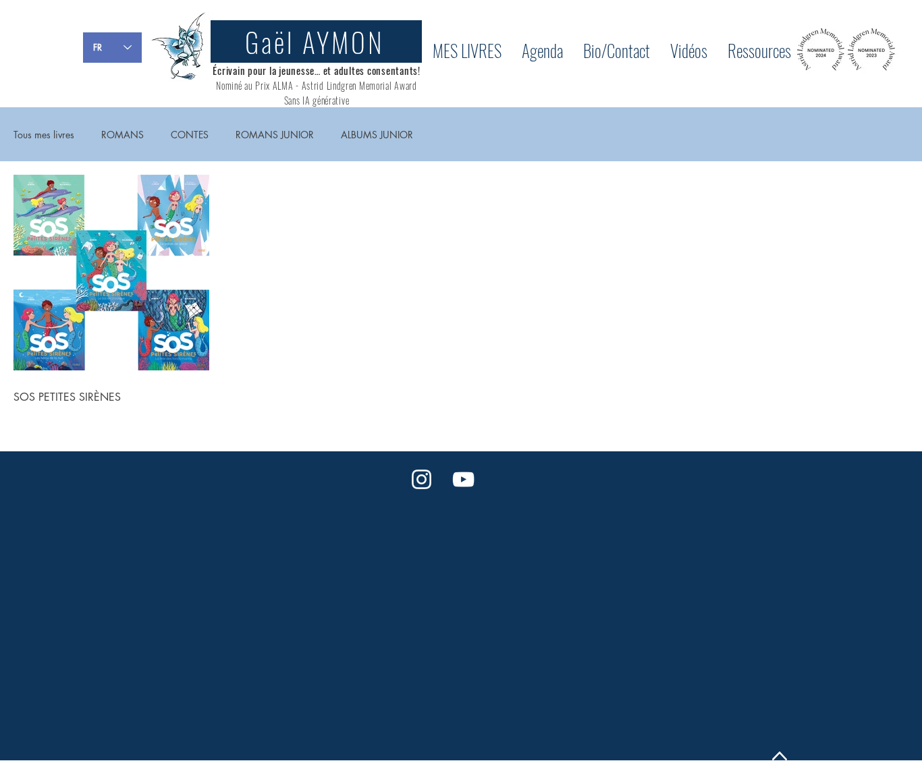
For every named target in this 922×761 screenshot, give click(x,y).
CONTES (190, 134)
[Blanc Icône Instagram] (421, 479)
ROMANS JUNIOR (275, 134)
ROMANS (122, 134)
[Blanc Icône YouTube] (463, 479)
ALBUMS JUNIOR (377, 134)
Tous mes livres (43, 134)
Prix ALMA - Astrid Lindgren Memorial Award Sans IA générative (335, 92)
